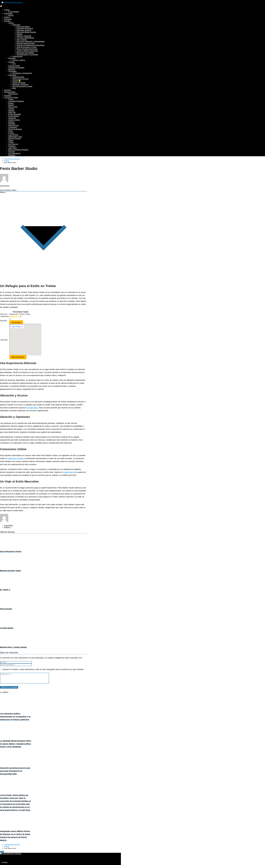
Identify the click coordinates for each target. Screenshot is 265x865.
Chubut (7, 10)
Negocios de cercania (20, 79)
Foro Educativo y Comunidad (27, 54)
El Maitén (11, 155)
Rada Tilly (12, 112)
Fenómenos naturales (16, 67)
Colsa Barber (8, 525)
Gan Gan (11, 151)
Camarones (12, 127)
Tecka (10, 131)
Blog (14, 88)
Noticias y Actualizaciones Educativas (30, 45)
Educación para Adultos (25, 53)
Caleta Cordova (14, 120)
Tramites (11, 62)
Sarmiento (12, 118)
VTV (14, 64)
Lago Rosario (13, 135)
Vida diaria (12, 75)
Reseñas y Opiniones (20, 84)
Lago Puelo (12, 148)
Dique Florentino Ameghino (18, 150)
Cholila (11, 142)
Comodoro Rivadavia (16, 101)
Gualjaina (11, 146)
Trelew (10, 99)
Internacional (13, 94)
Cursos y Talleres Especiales (27, 51)
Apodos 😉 (16, 81)
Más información (18, 357)
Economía (8, 19)
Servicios (11, 69)
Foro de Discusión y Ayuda (22, 86)
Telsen (10, 140)
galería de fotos (70, 472)
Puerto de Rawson (15, 129)
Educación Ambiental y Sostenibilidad (30, 41)
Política (7, 17)
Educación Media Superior (26, 32)
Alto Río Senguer (14, 138)
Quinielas (7, 96)
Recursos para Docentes (26, 43)
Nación (11, 15)
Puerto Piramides (14, 114)
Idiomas (19, 34)
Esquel (10, 103)
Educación (16, 25)
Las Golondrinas (14, 153)
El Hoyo (11, 133)
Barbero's (7, 527)
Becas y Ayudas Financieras (27, 49)
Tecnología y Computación (22, 73)
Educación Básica (23, 26)
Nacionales (8, 13)
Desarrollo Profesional (25, 28)
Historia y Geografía (24, 36)
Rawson (11, 110)
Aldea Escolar (13, 125)
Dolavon (11, 122)
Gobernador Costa (15, 137)
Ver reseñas (16, 322)
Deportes (7, 90)
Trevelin (11, 109)
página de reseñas (15, 458)
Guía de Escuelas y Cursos (27, 47)
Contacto (5, 862)
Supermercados (18, 77)
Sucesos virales (14, 66)
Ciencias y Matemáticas (25, 38)
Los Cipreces (13, 144)
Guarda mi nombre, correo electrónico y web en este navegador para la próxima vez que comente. (43, 669)
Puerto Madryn (13, 12)
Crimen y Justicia (18, 60)
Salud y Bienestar (18, 82)
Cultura (11, 23)
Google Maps (32, 408)
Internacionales (9, 92)
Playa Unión (12, 107)
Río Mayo (11, 123)
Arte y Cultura (22, 39)
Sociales (7, 21)
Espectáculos (17, 56)
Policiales (12, 58)
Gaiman (11, 105)
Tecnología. (12, 71)
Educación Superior (24, 30)
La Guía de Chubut (11, 97)
